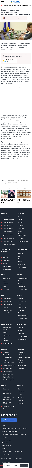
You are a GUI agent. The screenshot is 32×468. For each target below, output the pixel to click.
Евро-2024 (21, 264)
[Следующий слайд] (30, 5)
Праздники (20, 349)
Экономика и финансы (5, 250)
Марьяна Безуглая (8, 377)
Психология (21, 286)
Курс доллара (7, 266)
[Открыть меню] (2, 2)
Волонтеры (6, 340)
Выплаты (21, 222)
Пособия (21, 238)
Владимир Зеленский (6, 353)
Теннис (20, 259)
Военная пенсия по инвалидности (8, 398)
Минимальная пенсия (7, 403)
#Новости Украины (11, 182)
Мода (19, 304)
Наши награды (6, 440)
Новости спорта (22, 249)
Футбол (20, 253)
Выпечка (20, 389)
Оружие (5, 338)
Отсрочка (21, 333)
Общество (20, 213)
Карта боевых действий (7, 328)
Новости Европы (8, 298)
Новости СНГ (7, 307)
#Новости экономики (11, 184)
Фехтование (22, 267)
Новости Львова (8, 228)
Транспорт (6, 257)
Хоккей (20, 261)
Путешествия (22, 307)
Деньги (5, 255)
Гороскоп (21, 298)
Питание (20, 281)
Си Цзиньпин (7, 360)
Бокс (19, 256)
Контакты (5, 443)
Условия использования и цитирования (14, 434)
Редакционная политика (9, 431)
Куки (15, 465)
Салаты (20, 400)
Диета (20, 284)
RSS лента (5, 454)
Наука (3, 274)
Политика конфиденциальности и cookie (14, 428)
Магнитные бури (23, 315)
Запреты (20, 362)
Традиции (21, 360)
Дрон (4, 286)
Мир (2, 295)
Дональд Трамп (7, 357)
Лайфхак (21, 313)
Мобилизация (21, 324)
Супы (20, 394)
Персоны (4, 349)
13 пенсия (6, 389)
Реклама (4, 437)
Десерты (21, 397)
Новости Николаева (9, 244)
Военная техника (8, 343)
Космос (5, 281)
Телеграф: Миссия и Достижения (12, 451)
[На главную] (16, 2)
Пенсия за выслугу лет (8, 407)
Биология (5, 284)
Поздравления (22, 318)
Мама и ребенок (23, 278)
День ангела (22, 365)
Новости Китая (7, 310)
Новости (4, 213)
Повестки (21, 327)
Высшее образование (22, 234)
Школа (20, 231)
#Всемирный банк (22, 180)
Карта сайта (5, 448)
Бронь (20, 330)
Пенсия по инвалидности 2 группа (7, 393)
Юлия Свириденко (8, 380)
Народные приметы (24, 357)
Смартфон (6, 289)
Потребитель (22, 301)
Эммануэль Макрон (8, 362)
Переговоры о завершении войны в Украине (17, 5)
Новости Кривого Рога (8, 234)
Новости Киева (7, 217)
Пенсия (3, 385)
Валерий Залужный (9, 365)
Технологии (6, 278)
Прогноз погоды (23, 241)
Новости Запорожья (9, 231)
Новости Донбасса (8, 238)
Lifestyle (19, 295)
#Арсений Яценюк (10, 180)
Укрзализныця (7, 269)
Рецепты (20, 385)
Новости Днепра (8, 222)
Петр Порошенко (8, 371)
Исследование (22, 289)
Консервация (22, 392)
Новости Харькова (8, 219)
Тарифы (5, 263)
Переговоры (6, 335)
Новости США (7, 301)
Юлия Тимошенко (8, 374)
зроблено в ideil (5, 462)
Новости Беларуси (8, 313)
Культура (21, 310)
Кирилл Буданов (7, 368)
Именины (21, 368)
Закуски (20, 403)
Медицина (21, 228)
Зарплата (21, 217)
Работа (20, 219)
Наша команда (6, 445)
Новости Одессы (8, 225)
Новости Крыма (7, 241)
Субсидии (21, 225)
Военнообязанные (24, 336)
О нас (3, 425)
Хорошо (24, 465)
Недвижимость (7, 260)
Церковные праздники (21, 353)
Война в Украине (6, 324)
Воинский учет (22, 339)
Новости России (7, 304)
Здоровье (20, 274)
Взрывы (5, 332)
